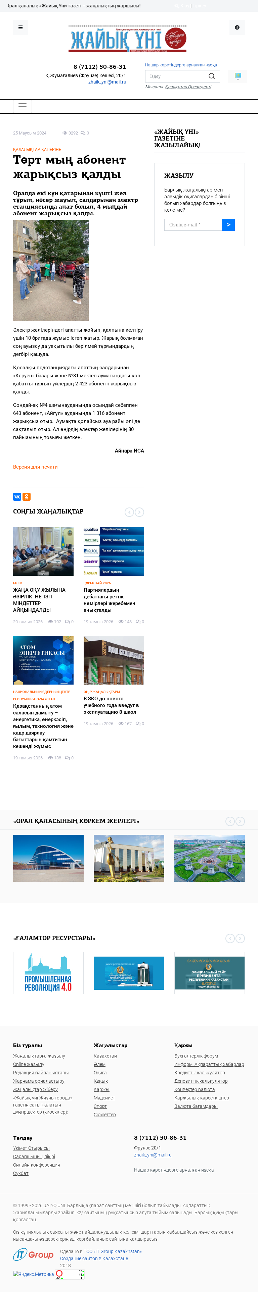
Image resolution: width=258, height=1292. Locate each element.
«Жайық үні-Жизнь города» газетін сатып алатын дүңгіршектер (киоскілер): (42, 1105)
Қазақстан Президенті (188, 86)
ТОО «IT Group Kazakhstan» (113, 1251)
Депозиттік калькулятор (201, 1081)
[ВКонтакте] (17, 497)
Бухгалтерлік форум (196, 1056)
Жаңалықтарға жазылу (39, 1056)
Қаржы (102, 1089)
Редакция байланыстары (41, 1072)
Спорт (100, 1106)
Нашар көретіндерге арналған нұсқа (181, 64)
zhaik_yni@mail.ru (107, 82)
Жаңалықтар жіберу (35, 1089)
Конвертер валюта (194, 1089)
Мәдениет (104, 1097)
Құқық (101, 1081)
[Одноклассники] (27, 497)
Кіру (184, 5)
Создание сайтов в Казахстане (94, 1258)
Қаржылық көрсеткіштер (201, 1097)
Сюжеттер (105, 1114)
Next (139, 512)
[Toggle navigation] (22, 106)
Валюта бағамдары (196, 1106)
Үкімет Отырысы (31, 1148)
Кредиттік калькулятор (199, 1072)
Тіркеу (199, 5)
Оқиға (100, 1072)
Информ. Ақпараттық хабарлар (209, 1064)
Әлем (99, 1064)
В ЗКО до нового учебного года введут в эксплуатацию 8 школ (111, 705)
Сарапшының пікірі (34, 1156)
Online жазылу (28, 1064)
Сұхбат (21, 1173)
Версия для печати (35, 467)
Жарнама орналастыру (38, 1081)
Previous (129, 512)
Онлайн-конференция (36, 1165)
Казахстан (105, 1056)
